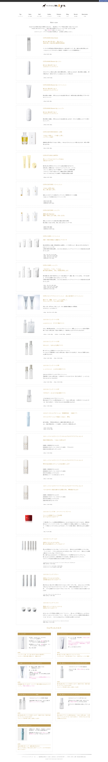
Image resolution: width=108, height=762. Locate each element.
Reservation (85, 15)
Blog (67, 15)
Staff (39, 15)
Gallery (49, 15)
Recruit (75, 15)
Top (20, 15)
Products (59, 15)
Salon (30, 15)
